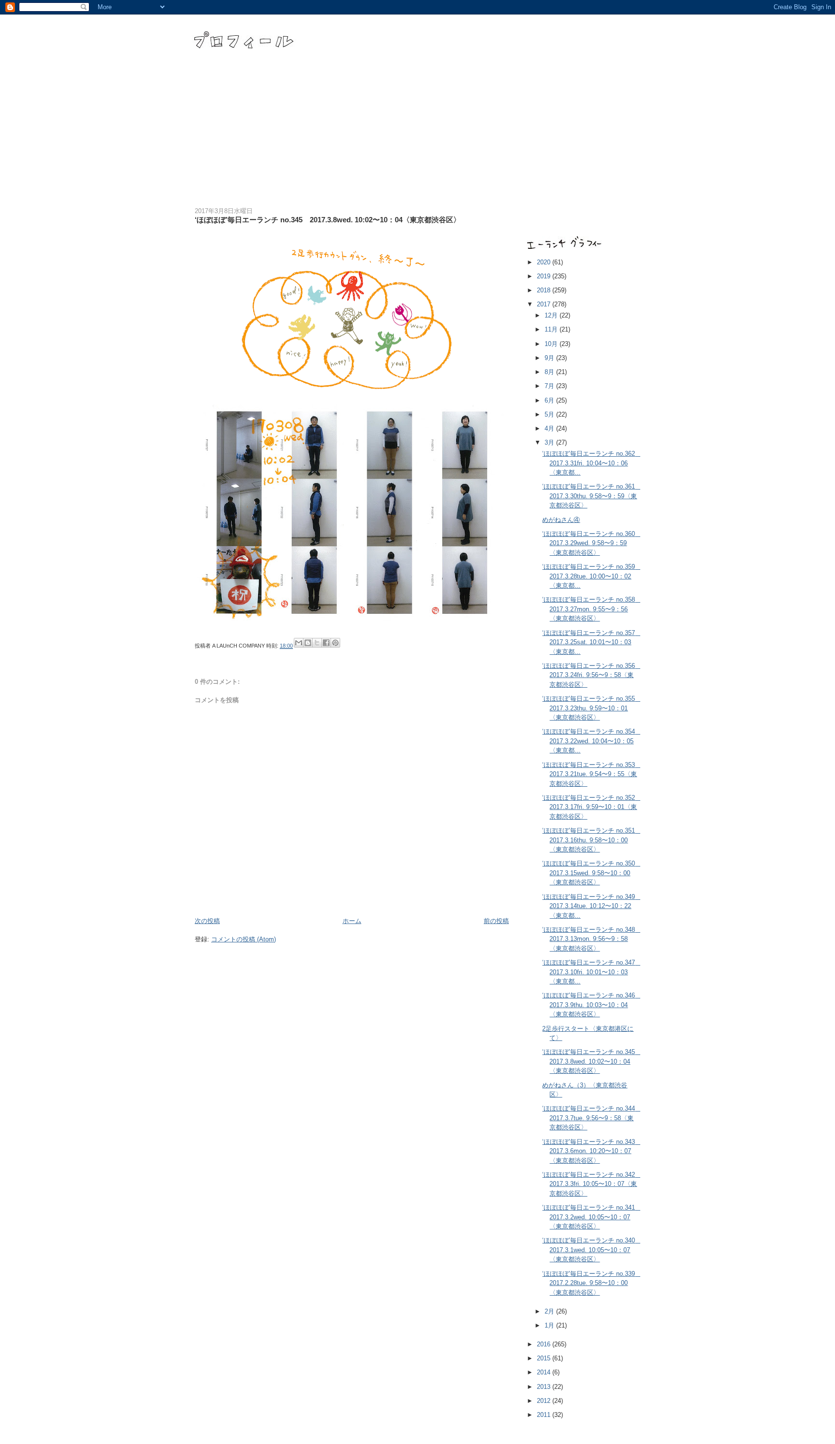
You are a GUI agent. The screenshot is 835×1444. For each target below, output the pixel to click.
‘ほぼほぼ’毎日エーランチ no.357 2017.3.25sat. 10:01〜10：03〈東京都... (591, 642)
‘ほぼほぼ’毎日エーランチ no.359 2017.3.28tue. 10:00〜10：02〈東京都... (591, 576)
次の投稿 (207, 920)
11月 (552, 329)
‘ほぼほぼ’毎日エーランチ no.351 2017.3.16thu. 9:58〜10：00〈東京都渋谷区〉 (591, 840)
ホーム (352, 920)
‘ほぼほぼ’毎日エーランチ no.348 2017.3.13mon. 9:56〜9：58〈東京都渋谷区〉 (591, 939)
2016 (544, 1344)
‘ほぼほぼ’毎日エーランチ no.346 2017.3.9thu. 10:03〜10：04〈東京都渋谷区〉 (591, 1005)
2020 (544, 262)
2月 (550, 1311)
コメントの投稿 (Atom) (243, 939)
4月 (550, 428)
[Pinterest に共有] (335, 643)
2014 (544, 1372)
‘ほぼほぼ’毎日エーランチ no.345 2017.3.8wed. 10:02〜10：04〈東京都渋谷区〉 (591, 1061)
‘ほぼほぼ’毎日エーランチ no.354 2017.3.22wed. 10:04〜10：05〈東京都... (591, 741)
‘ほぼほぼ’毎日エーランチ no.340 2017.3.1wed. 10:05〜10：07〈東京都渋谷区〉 (591, 1250)
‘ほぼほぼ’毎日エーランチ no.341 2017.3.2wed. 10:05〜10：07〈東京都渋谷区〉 (591, 1217)
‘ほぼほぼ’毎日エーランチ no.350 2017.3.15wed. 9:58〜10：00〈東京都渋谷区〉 (591, 873)
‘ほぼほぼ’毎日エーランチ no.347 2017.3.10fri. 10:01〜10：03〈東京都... (591, 972)
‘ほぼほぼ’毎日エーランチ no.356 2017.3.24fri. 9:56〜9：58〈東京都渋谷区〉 (591, 675)
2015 (544, 1358)
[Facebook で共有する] (326, 643)
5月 (550, 414)
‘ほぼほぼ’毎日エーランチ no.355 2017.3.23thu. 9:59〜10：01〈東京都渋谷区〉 (591, 708)
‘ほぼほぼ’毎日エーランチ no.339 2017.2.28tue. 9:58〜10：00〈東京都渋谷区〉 (591, 1283)
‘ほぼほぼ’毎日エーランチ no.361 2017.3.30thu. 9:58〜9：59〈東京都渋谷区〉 (591, 496)
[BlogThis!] (308, 643)
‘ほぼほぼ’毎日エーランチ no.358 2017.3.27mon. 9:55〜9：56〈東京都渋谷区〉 (591, 609)
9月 (550, 357)
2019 (544, 276)
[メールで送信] (298, 643)
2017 (544, 304)
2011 (544, 1414)
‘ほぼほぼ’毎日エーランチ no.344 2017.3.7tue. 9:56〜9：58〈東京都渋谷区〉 (591, 1118)
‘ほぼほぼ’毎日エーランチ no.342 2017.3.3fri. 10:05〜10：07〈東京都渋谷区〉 (591, 1184)
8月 (550, 371)
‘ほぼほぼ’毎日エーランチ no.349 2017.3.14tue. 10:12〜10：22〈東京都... (591, 906)
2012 (544, 1400)
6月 (550, 400)
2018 (544, 290)
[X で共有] (317, 643)
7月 (550, 386)
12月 (552, 315)
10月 (552, 343)
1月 (550, 1325)
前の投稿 (496, 920)
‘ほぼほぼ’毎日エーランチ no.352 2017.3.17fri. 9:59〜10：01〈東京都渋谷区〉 (591, 807)
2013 (544, 1386)
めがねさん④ (561, 519)
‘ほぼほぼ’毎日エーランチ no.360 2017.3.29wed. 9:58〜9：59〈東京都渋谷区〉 (591, 543)
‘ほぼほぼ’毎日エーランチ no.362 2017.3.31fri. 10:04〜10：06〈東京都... (591, 463)
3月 (550, 442)
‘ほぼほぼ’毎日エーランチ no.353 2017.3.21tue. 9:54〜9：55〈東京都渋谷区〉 (591, 774)
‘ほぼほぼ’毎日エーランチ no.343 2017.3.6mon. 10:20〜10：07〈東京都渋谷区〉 (591, 1151)
